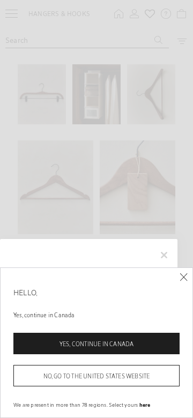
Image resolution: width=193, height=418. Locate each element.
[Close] (183, 277)
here (145, 404)
